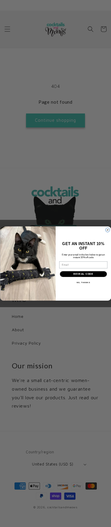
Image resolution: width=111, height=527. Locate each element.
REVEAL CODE (83, 274)
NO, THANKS (83, 283)
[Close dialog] (107, 230)
